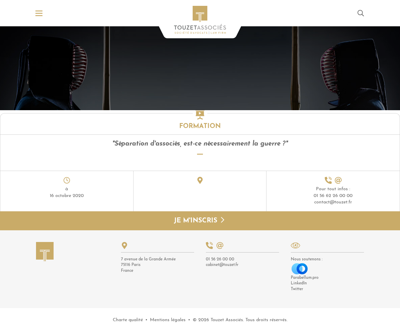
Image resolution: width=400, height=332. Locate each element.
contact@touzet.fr (333, 202)
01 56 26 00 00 (220, 259)
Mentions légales (168, 320)
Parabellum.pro (305, 278)
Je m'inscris (196, 221)
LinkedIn (299, 283)
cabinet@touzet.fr (222, 265)
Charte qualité (128, 320)
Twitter (297, 289)
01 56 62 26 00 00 (333, 195)
